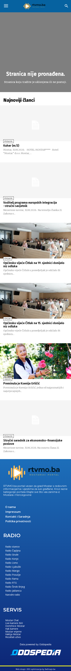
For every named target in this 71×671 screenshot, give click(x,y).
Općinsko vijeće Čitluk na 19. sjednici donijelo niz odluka (33, 264)
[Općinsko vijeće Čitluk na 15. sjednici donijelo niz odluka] (35, 301)
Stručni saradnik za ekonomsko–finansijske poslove (32, 442)
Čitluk (7, 259)
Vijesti (7, 379)
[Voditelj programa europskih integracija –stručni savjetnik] (35, 180)
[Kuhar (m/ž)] (35, 123)
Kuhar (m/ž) (11, 145)
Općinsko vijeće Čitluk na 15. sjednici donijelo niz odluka (33, 324)
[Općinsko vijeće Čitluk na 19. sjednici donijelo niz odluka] (35, 240)
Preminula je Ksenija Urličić (21, 383)
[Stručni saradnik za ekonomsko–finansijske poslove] (35, 418)
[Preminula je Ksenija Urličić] (35, 361)
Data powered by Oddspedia (35, 644)
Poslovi (8, 141)
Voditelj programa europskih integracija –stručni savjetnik (30, 204)
